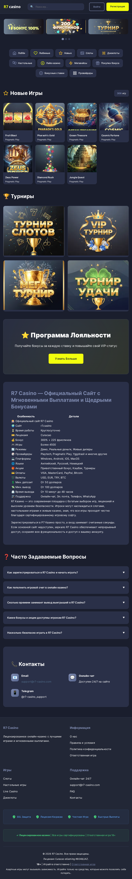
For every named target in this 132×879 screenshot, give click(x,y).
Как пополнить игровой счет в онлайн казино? (37, 587)
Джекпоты (10, 797)
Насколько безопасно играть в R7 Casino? (34, 632)
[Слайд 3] (69, 39)
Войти (96, 6)
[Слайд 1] (63, 39)
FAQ (72, 791)
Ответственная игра (83, 755)
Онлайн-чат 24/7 (80, 778)
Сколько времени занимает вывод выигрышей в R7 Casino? (46, 602)
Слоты (7, 778)
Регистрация (117, 6)
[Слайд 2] (66, 39)
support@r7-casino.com (36, 681)
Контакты (76, 797)
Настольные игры (14, 784)
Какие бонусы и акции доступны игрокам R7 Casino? (41, 617)
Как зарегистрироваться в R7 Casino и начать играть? (42, 572)
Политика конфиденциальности (90, 749)
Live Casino (10, 791)
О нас (73, 736)
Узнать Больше (66, 358)
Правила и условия (82, 742)
